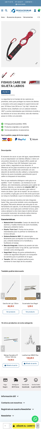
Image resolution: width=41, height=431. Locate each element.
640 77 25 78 (9, 2)
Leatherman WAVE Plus (30, 355)
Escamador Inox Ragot (30, 303)
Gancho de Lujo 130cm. (11, 303)
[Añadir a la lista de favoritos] (37, 426)
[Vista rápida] (12, 299)
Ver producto (10, 312)
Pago (5, 384)
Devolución (25, 384)
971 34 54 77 (19, 2)
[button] (3, 296)
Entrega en (15, 384)
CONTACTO (29, 2)
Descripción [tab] (6, 150)
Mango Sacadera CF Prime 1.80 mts (11, 356)
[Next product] (39, 17)
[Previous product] (38, 17)
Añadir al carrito (25, 426)
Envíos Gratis (36, 384)
